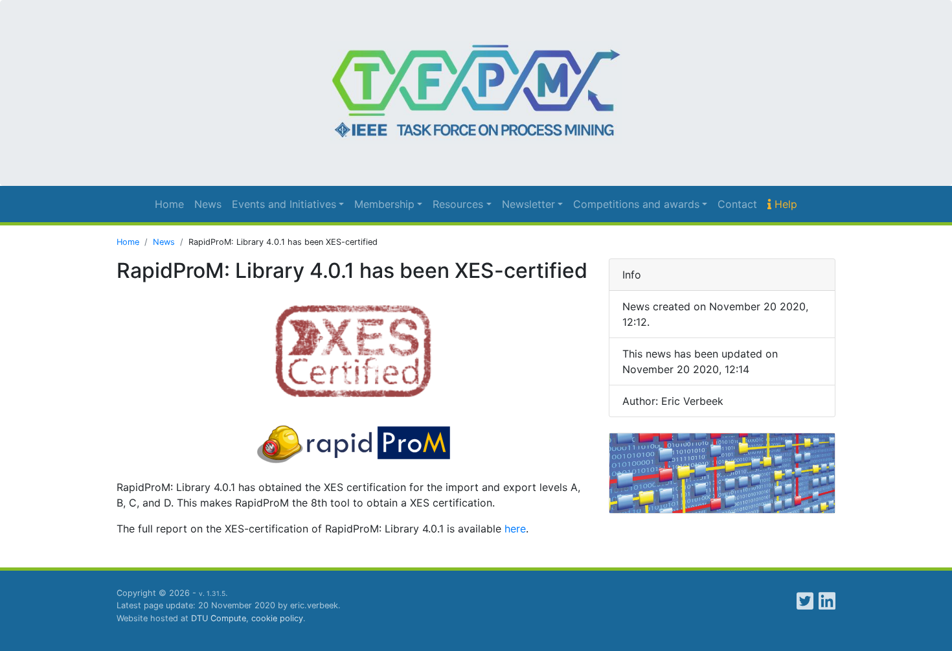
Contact (737, 204)
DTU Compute (218, 618)
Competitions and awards (636, 204)
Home (169, 204)
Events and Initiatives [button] (284, 204)
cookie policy (277, 618)
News (207, 204)
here (515, 528)
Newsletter (528, 204)
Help (784, 204)
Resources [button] (458, 204)
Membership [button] (384, 204)
